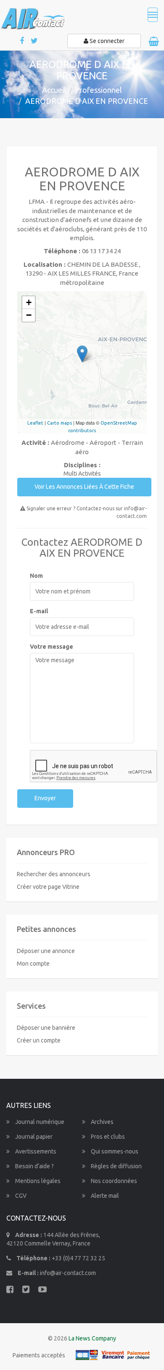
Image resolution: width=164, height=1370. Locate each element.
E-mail (39, 611)
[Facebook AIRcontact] (22, 41)
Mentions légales (37, 1181)
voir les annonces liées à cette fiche (84, 486)
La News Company (92, 1338)
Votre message (51, 646)
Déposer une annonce (46, 951)
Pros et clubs (107, 1136)
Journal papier (33, 1136)
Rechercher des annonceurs (53, 874)
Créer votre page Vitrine (48, 886)
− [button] (29, 315)
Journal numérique (39, 1121)
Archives (102, 1121)
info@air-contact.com (68, 1273)
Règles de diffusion (116, 1166)
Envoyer (45, 798)
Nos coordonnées (113, 1181)
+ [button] (29, 302)
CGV (20, 1195)
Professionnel (98, 90)
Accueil (54, 90)
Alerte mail (104, 1195)
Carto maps (59, 422)
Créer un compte (39, 1040)
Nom (36, 575)
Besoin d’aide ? (34, 1166)
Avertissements (35, 1151)
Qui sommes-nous (114, 1151)
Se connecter (106, 41)
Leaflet (35, 422)
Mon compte (33, 963)
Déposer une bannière (46, 1027)
